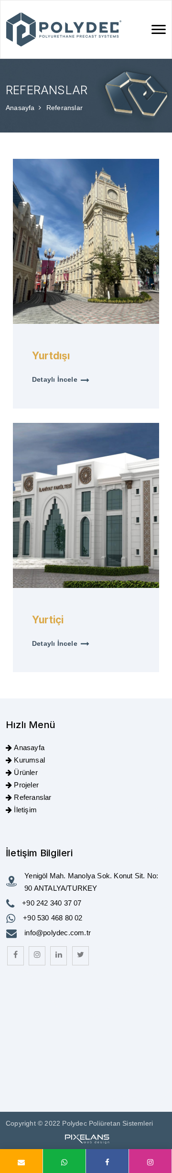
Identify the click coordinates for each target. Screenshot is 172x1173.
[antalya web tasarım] (86, 1137)
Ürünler (25, 772)
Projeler (26, 785)
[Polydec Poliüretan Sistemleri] (63, 29)
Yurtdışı (51, 356)
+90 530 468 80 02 (52, 918)
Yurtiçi (48, 620)
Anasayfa (21, 107)
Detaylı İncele (54, 379)
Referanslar (32, 797)
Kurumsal (29, 760)
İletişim (25, 810)
